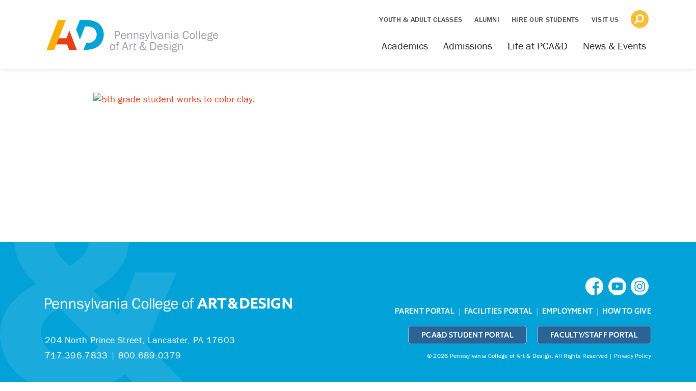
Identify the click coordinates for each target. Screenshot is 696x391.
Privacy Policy (632, 355)
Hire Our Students (545, 19)
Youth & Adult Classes (420, 19)
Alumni (486, 19)
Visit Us (605, 19)
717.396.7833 (76, 355)
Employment (567, 311)
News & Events (614, 45)
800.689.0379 (149, 355)
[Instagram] (641, 285)
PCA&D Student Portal (467, 335)
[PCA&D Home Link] (131, 29)
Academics (405, 45)
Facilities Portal (498, 311)
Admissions (467, 45)
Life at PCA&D (537, 45)
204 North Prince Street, (140, 340)
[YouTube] (619, 285)
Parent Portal (424, 311)
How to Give (626, 311)
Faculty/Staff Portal (594, 335)
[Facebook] (596, 285)
